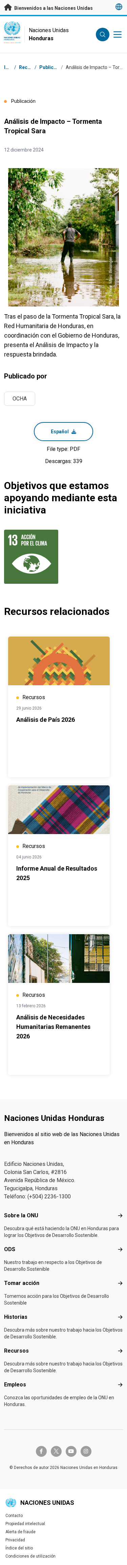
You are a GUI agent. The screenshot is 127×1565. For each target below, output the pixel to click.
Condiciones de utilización (30, 1556)
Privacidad (15, 1540)
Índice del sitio (19, 1548)
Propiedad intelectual (25, 1523)
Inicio (10, 67)
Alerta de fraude (20, 1531)
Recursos (16, 1351)
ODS (9, 1249)
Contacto (14, 1515)
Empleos (15, 1384)
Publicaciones (55, 67)
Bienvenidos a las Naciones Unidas (53, 8)
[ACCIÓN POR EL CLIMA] (32, 557)
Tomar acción (21, 1283)
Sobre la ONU (21, 1215)
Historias (15, 1317)
